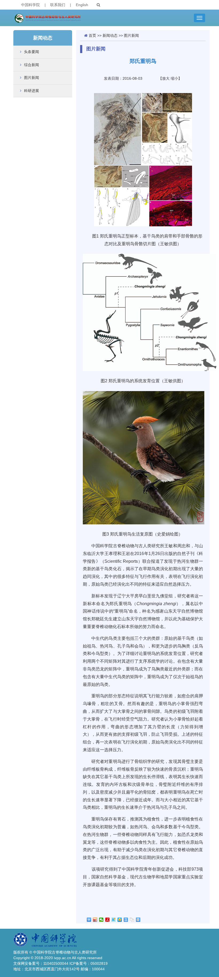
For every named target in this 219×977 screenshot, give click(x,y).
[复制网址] (132, 920)
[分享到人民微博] (107, 920)
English (82, 5)
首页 (92, 35)
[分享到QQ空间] (120, 920)
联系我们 (57, 5)
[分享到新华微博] (113, 920)
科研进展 (31, 91)
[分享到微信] (101, 920)
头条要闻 (31, 52)
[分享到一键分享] (126, 920)
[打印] (138, 920)
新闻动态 (110, 35)
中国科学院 (30, 5)
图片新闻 (31, 77)
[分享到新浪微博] (95, 920)
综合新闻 (31, 65)
